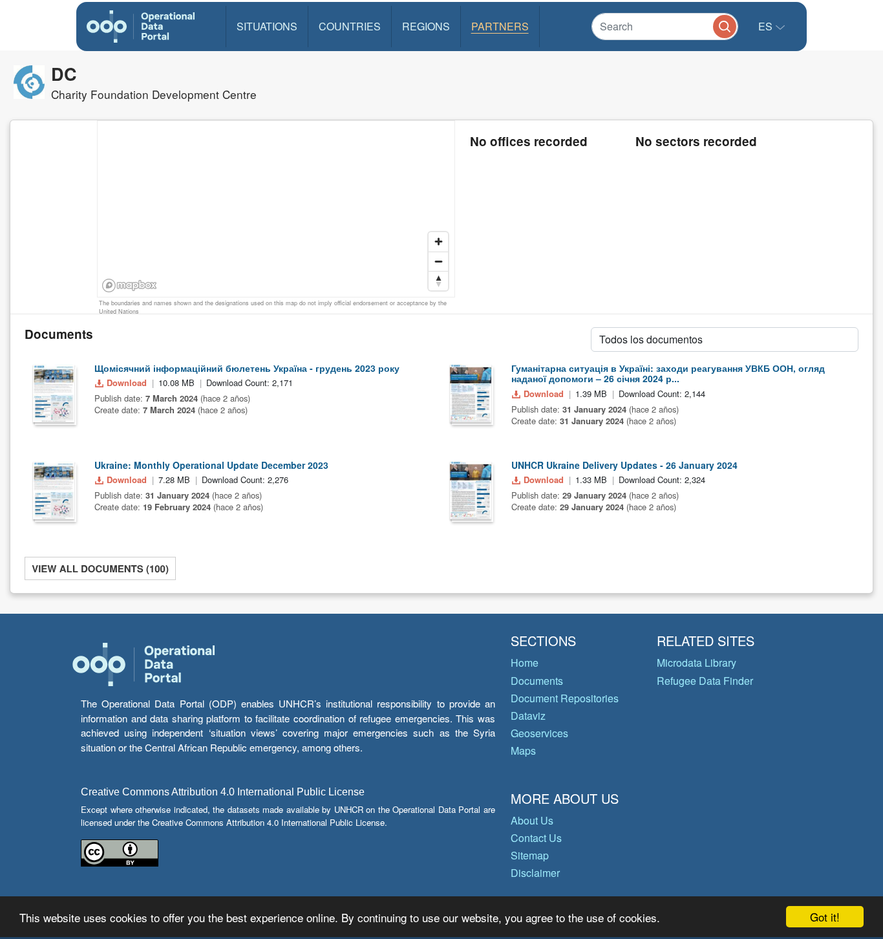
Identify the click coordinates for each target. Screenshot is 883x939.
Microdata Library (696, 662)
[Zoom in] (438, 242)
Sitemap (530, 855)
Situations (267, 26)
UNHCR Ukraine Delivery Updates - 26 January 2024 (624, 465)
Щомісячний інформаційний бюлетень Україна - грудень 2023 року (246, 368)
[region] (277, 209)
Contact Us (536, 837)
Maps (523, 750)
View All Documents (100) (100, 568)
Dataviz (528, 715)
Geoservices (539, 733)
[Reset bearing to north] (438, 280)
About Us (532, 820)
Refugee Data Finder (705, 680)
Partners (500, 26)
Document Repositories (565, 698)
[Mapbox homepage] (129, 285)
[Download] (53, 393)
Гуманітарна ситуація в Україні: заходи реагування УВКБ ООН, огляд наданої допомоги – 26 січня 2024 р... (668, 373)
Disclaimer (535, 872)
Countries (350, 26)
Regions (426, 26)
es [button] (766, 26)
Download (126, 382)
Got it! (825, 917)
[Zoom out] (438, 261)
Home (524, 662)
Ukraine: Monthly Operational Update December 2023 (211, 465)
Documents (537, 680)
